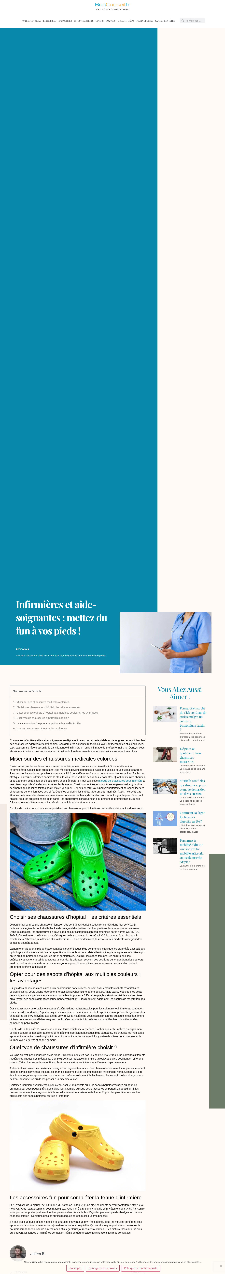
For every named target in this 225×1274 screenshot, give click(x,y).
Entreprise (49, 20)
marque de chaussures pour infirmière (120, 780)
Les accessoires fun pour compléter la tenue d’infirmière (49, 723)
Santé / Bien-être (165, 20)
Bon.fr (112, 4)
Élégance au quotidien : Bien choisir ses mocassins (190, 755)
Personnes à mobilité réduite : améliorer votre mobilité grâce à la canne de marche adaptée (191, 851)
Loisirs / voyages (105, 20)
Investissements (83, 20)
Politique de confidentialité (140, 1268)
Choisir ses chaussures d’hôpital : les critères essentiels (49, 707)
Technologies (144, 20)
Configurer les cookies (103, 1268)
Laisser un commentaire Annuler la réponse (42, 728)
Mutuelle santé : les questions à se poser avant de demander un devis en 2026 (193, 787)
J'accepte (75, 1268)
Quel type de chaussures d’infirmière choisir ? (43, 717)
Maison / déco (126, 20)
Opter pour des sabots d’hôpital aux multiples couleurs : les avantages (57, 712)
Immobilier (65, 20)
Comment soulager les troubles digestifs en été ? (192, 816)
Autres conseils (31, 20)
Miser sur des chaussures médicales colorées (43, 702)
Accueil (20, 655)
